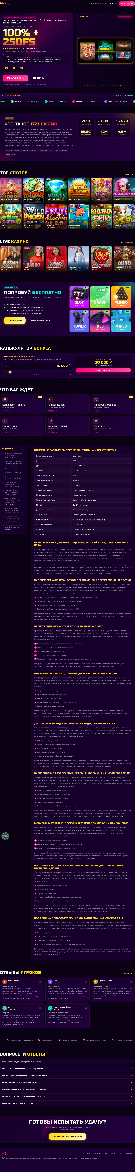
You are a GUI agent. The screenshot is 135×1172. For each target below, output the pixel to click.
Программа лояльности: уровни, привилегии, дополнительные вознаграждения (13, 519)
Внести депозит (103, 370)
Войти (113, 3)
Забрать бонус (14, 78)
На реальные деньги (40, 320)
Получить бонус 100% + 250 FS (67, 1136)
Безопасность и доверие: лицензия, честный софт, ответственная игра (13, 463)
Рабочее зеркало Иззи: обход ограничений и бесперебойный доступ (13, 471)
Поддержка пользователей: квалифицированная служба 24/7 (14, 527)
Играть (33, 1165)
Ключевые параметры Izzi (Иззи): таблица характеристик (13, 455)
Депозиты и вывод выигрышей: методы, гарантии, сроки (12, 492)
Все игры (129, 174)
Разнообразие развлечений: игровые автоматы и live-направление (12, 501)
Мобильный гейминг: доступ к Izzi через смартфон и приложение (13, 510)
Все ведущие (127, 243)
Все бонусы (38, 78)
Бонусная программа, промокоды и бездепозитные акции (12, 484)
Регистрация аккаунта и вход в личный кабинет (13, 478)
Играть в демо (15, 320)
